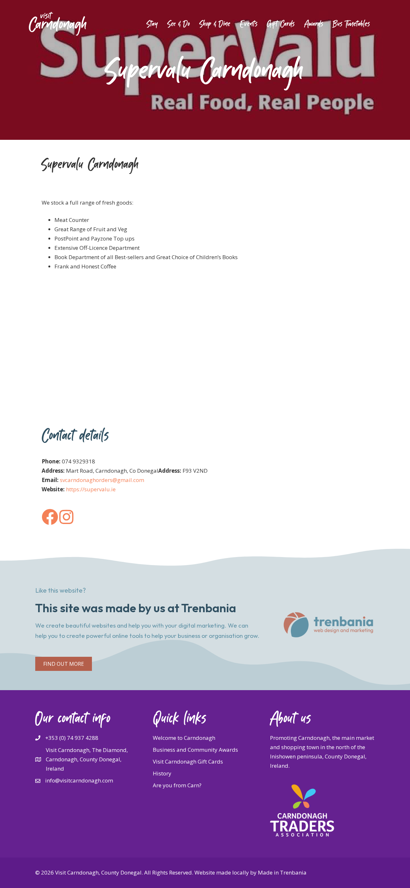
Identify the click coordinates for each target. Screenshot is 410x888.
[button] (63, 664)
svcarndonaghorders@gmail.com (102, 480)
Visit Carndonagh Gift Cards (188, 761)
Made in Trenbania (282, 872)
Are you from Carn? (177, 785)
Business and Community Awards (195, 749)
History (162, 773)
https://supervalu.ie (91, 489)
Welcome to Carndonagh (184, 737)
